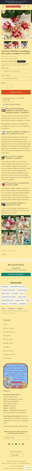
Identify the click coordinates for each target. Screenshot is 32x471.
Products (20, 308)
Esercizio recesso (8, 343)
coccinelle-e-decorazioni (8, 290)
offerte (28, 300)
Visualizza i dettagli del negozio (12, 104)
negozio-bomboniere (7, 300)
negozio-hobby (19, 300)
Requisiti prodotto (5, 75)
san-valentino (13, 303)
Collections (11, 308)
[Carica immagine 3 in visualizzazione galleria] (24, 45)
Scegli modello (5, 68)
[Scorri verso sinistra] (2, 45)
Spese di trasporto (8, 350)
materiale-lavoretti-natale (8, 297)
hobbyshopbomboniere (15, 461)
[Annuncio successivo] (29, 2)
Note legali (6, 347)
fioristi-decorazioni (22, 290)
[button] (3, 6)
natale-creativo (22, 297)
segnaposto (22, 303)
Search (5, 324)
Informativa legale (21, 468)
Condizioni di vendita (9, 354)
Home (3, 308)
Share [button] (4, 254)
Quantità (3, 82)
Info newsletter (7, 358)
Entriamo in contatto (9, 328)
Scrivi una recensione (16, 274)
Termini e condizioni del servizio (17, 465)
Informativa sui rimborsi (12, 463)
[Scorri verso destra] (30, 45)
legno (22, 293)
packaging (4, 303)
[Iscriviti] (27, 438)
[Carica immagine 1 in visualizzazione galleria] (7, 45)
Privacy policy (7, 335)
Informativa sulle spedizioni (9, 468)
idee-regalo (15, 293)
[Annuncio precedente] (3, 2)
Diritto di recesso (8, 339)
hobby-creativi (5, 293)
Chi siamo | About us (9, 332)
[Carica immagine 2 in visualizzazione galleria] (16, 45)
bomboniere (4, 286)
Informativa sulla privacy (24, 463)
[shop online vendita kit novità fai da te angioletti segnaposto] (16, 245)
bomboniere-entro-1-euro (17, 286)
